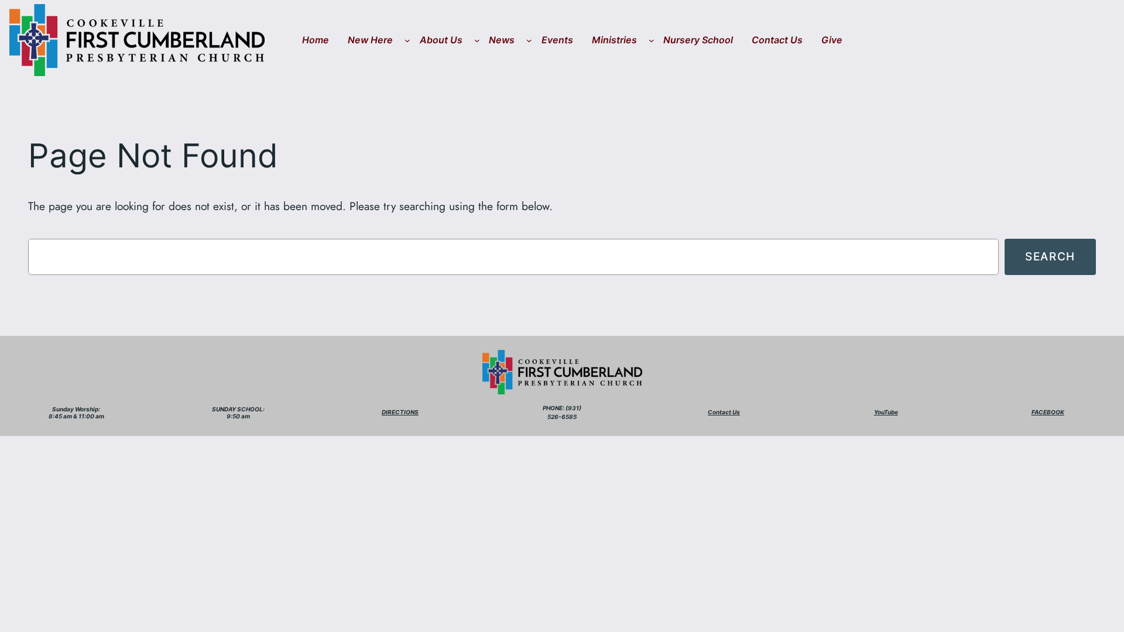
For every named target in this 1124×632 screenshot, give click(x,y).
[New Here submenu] (407, 40)
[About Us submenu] (477, 40)
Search (1050, 256)
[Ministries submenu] (651, 40)
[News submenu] (529, 40)
